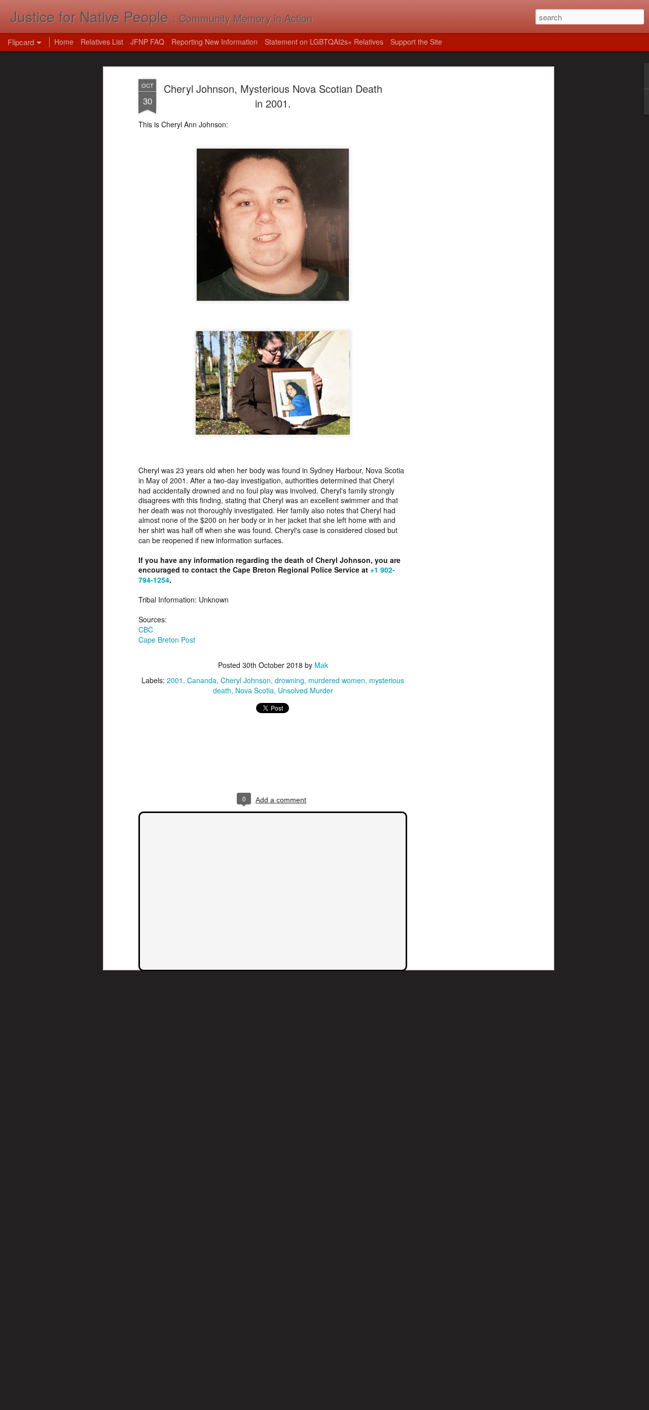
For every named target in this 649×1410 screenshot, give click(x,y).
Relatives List (102, 42)
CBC (145, 629)
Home (64, 42)
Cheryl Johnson (246, 680)
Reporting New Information (214, 42)
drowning (289, 680)
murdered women (336, 680)
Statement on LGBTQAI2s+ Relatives (324, 42)
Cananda (202, 680)
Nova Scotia (254, 690)
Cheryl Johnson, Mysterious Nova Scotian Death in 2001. (273, 96)
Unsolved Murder (305, 690)
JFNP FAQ (147, 42)
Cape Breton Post (166, 639)
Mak (321, 665)
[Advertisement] (463, 239)
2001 (175, 680)
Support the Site (416, 42)
